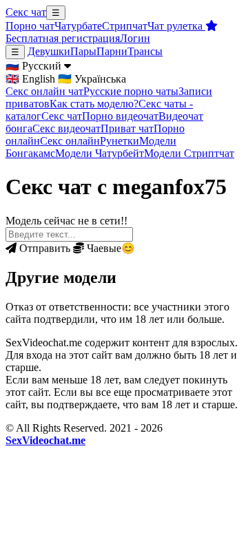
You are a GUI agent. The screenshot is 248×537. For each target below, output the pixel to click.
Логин (135, 38)
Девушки (49, 51)
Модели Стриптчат (189, 153)
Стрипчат (124, 26)
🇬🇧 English (30, 79)
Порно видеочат (120, 116)
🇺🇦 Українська (92, 79)
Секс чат (26, 12)
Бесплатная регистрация (63, 38)
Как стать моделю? (94, 103)
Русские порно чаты (130, 91)
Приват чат (127, 128)
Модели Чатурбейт (99, 153)
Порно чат (30, 26)
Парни (111, 51)
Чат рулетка (176, 26)
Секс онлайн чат (44, 91)
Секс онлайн (70, 141)
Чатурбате (78, 26)
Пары (83, 51)
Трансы (145, 51)
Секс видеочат (66, 128)
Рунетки (119, 141)
